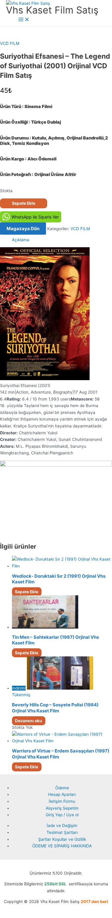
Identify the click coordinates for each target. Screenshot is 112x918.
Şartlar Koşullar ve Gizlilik (62, 839)
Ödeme (62, 787)
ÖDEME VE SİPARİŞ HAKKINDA (62, 845)
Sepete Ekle (23, 203)
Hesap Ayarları (62, 794)
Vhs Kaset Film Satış (52, 10)
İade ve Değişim (62, 825)
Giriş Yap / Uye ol (62, 814)
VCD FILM (9, 43)
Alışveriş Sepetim (62, 808)
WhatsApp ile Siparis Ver (35, 216)
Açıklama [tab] (20, 239)
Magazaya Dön (23, 228)
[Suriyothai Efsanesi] (45, 378)
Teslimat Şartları (62, 832)
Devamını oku (28, 720)
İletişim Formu (62, 801)
